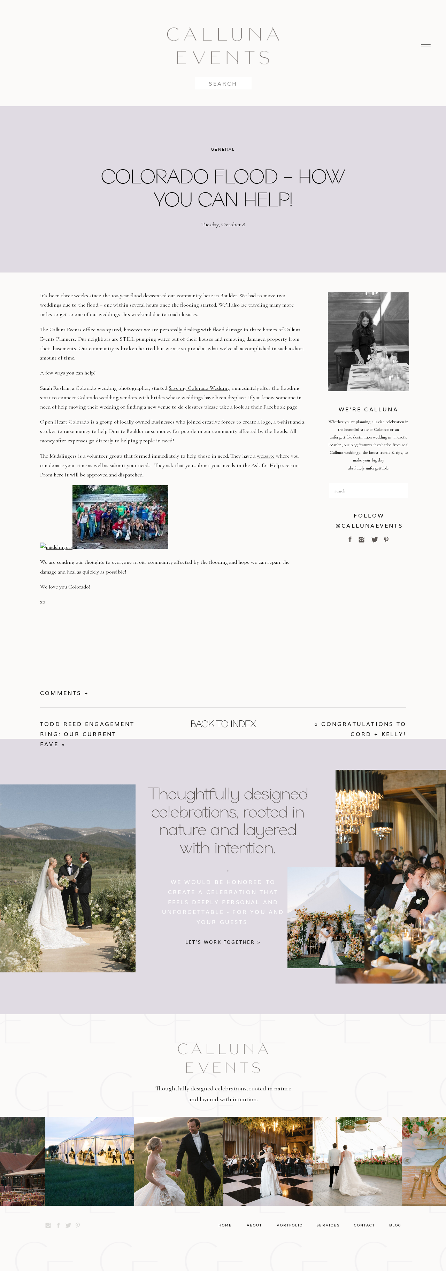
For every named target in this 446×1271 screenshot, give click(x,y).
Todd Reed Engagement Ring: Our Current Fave (87, 733)
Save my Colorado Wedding (199, 388)
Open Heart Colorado (64, 421)
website (266, 455)
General (223, 149)
